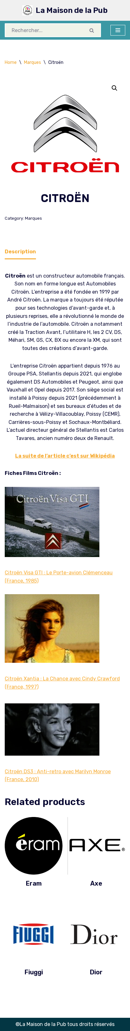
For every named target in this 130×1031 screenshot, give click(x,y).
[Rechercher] (92, 30)
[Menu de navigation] (117, 30)
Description (20, 252)
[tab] (20, 252)
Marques (32, 62)
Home (11, 62)
